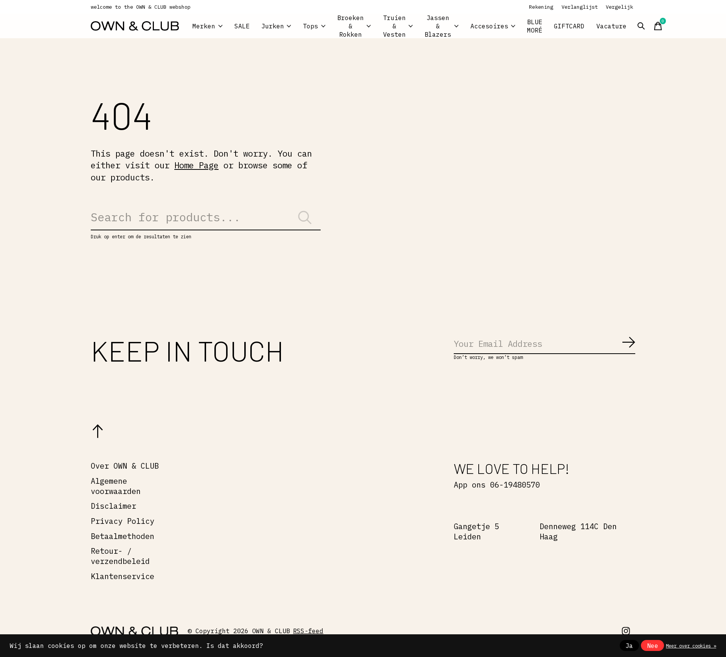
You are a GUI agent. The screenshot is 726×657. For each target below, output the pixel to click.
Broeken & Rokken (350, 26)
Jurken (272, 26)
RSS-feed (308, 631)
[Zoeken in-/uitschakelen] (641, 26)
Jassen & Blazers (438, 26)
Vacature (611, 26)
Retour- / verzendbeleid (120, 556)
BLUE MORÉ (534, 26)
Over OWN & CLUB (125, 466)
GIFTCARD (569, 26)
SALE (242, 26)
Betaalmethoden (122, 536)
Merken (203, 26)
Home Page (196, 165)
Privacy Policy (122, 521)
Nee (652, 645)
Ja (629, 645)
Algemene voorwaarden (116, 486)
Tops (310, 26)
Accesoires (489, 26)
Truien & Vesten (394, 26)
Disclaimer (113, 506)
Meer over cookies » (691, 646)
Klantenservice (122, 576)
